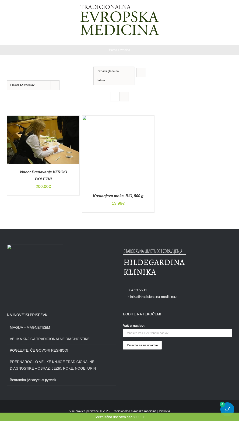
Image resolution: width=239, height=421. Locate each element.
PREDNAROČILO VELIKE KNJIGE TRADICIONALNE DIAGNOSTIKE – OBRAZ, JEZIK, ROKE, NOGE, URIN (53, 365)
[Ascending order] (140, 72)
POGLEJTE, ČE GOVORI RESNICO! (39, 350)
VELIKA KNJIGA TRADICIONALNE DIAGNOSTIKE (50, 339)
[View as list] (124, 96)
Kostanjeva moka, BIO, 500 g (118, 196)
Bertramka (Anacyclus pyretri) (33, 380)
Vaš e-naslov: (134, 326)
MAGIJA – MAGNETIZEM (30, 327)
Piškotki (164, 411)
